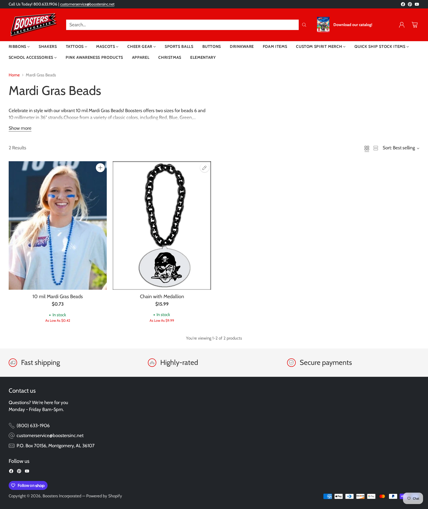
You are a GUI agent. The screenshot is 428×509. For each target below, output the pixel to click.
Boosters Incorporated (62, 495)
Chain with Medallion (162, 296)
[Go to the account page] (402, 25)
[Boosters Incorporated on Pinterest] (409, 5)
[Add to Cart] (100, 167)
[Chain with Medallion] (162, 225)
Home (14, 74)
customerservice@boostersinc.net (87, 4)
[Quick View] (100, 178)
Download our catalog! (352, 25)
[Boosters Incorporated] (33, 24)
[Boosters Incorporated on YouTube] (416, 5)
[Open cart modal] (414, 25)
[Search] (304, 25)
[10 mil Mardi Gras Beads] (58, 225)
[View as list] (376, 148)
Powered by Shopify (104, 495)
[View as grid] (367, 148)
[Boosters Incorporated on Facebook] (403, 5)
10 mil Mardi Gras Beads (57, 296)
